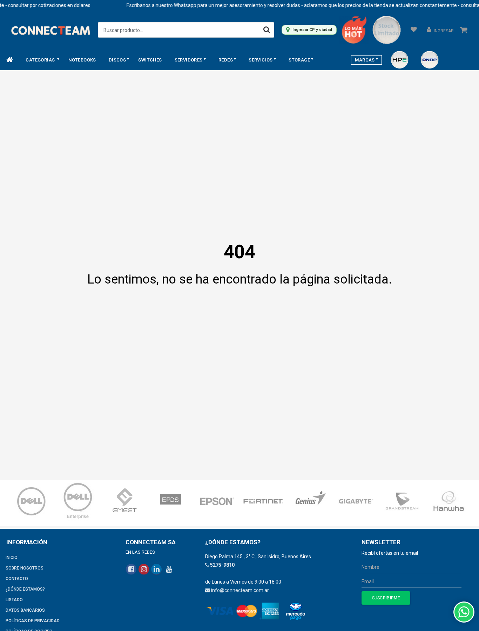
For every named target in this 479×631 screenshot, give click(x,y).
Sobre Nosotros (24, 568)
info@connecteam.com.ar (240, 590)
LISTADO (14, 599)
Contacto (17, 578)
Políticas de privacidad (33, 620)
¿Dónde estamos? (25, 589)
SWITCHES (150, 60)
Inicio (12, 557)
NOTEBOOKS (82, 60)
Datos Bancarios (25, 610)
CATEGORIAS (41, 60)
